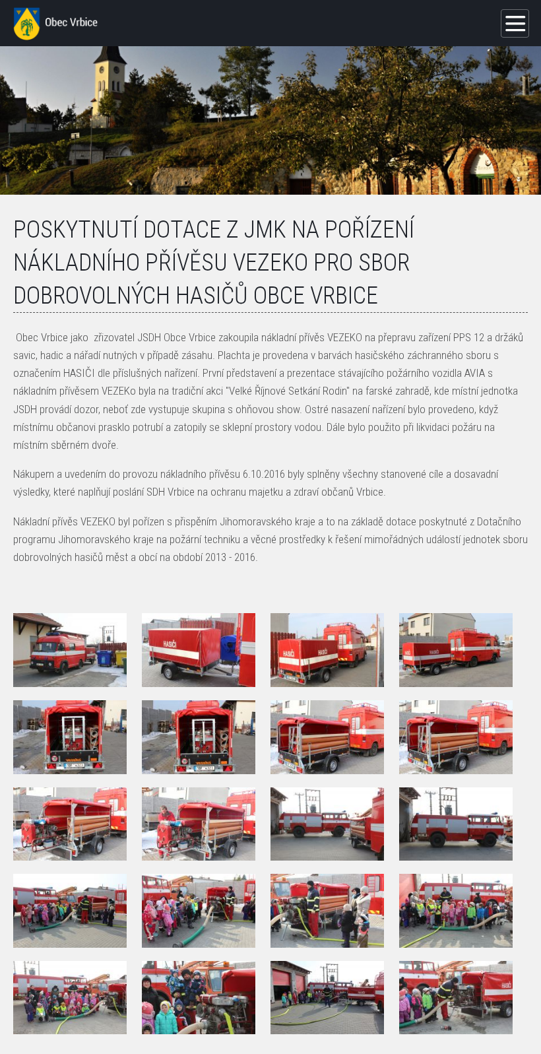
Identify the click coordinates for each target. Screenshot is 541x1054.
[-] (70, 650)
